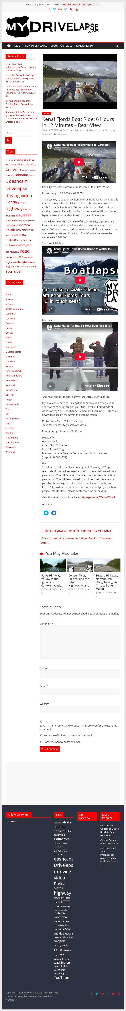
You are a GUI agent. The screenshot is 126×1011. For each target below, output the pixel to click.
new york (20, 240)
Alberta (9, 299)
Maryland (10, 347)
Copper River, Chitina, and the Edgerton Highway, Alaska (79, 580)
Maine (9, 342)
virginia (9, 262)
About (17, 45)
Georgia (10, 332)
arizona (11, 164)
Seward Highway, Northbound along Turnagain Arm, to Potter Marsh (107, 582)
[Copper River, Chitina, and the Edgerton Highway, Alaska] (80, 560)
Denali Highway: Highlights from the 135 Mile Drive (76, 531)
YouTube (13, 271)
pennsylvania (13, 251)
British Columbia (14, 308)
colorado (21, 174)
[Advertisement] (63, 783)
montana (23, 225)
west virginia (61, 966)
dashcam (100, 130)
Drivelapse (109, 130)
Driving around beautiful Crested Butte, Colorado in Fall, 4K (19, 104)
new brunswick (24, 230)
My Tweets (11, 821)
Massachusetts (13, 351)
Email (44, 686)
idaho (19, 215)
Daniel (66, 130)
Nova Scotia (12, 389)
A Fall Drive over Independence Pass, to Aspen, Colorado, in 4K (21, 67)
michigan (11, 225)
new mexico (62, 931)
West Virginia (12, 442)
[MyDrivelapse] (9, 46)
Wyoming (10, 451)
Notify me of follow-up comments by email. (68, 735)
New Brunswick (13, 370)
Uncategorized (13, 418)
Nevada (9, 366)
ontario (16, 245)
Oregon (9, 399)
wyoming (31, 266)
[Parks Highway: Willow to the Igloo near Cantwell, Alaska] (53, 560)
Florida (11, 202)
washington (21, 262)
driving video (47, 134)
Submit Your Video (61, 45)
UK (14, 257)
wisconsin (20, 266)
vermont (28, 257)
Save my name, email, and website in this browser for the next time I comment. (79, 727)
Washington (12, 437)
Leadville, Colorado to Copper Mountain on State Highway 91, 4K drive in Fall (21, 78)
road (65, 134)
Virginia (9, 432)
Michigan (10, 356)
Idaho (8, 337)
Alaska (46, 113)
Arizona (9, 304)
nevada (11, 230)
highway (57, 134)
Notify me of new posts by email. (62, 742)
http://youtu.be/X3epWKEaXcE (98, 497)
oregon (26, 244)
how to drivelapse (62, 897)
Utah (8, 423)
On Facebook (85, 816)
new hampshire (13, 235)
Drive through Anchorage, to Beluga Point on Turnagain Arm (77, 540)
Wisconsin (11, 447)
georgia (22, 202)
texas (9, 257)
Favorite (10, 323)
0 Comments (78, 130)
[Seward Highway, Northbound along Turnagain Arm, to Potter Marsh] (107, 560)
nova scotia (60, 937)
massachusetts (29, 220)
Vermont (10, 428)
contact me (58, 854)
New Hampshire (14, 375)
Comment (46, 623)
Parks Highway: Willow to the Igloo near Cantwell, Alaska (51, 580)
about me (9, 160)
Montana (10, 361)
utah (20, 257)
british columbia (25, 164)
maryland (18, 221)
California (13, 169)
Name (44, 668)
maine (10, 220)
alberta (29, 159)
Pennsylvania (12, 404)
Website (44, 704)
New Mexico (12, 380)
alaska (92, 130)
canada (10, 175)
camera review (28, 170)
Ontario (9, 394)
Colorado (10, 318)
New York (10, 385)
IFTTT (27, 215)
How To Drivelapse (36, 45)
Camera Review (84, 45)
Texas (8, 409)
